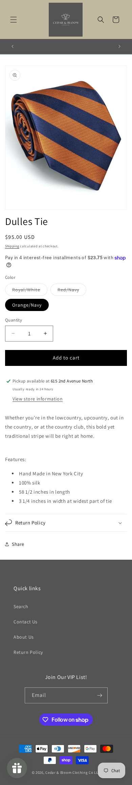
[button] (13, 19)
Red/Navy (72, 291)
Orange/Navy (27, 305)
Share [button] (18, 544)
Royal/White (29, 291)
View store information (38, 399)
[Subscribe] (99, 695)
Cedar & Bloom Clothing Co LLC (72, 772)
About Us (24, 637)
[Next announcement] (119, 46)
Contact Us (26, 622)
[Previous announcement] (12, 46)
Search (21, 606)
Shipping (12, 246)
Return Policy (28, 652)
